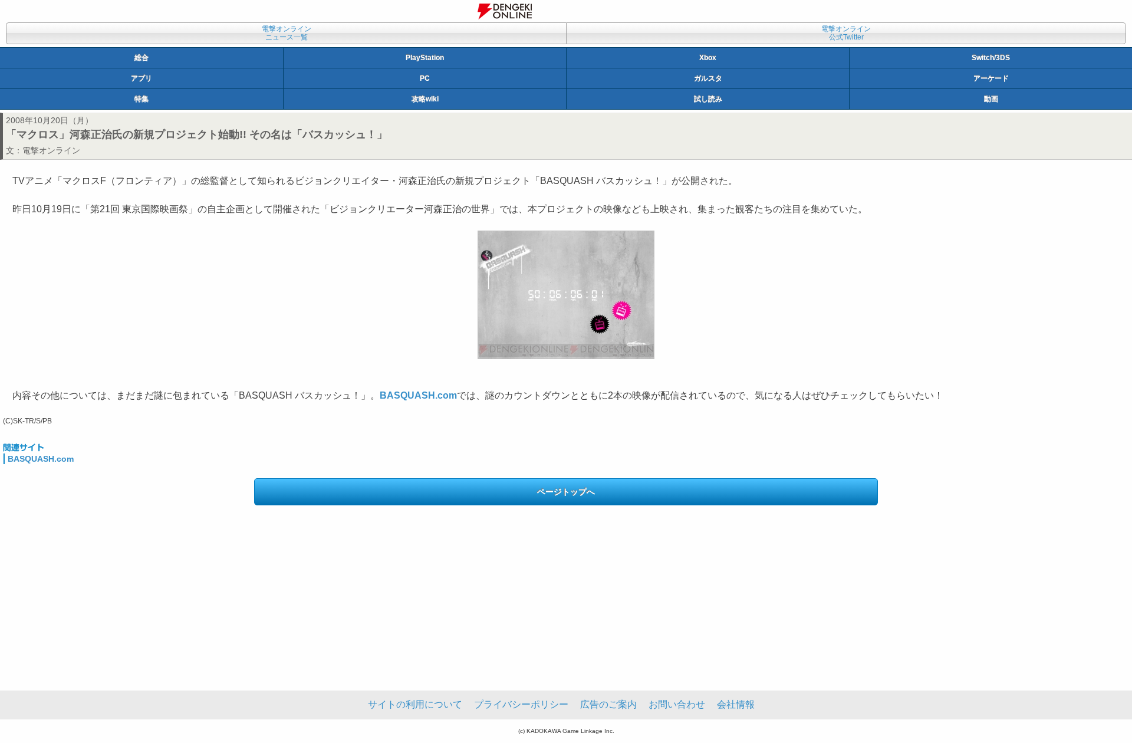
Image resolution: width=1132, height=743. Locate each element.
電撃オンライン (51, 150)
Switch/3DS (991, 58)
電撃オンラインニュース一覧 (286, 33)
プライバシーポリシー (521, 704)
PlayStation (425, 58)
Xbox (707, 58)
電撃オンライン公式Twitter (846, 33)
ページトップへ (566, 492)
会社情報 (736, 704)
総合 (141, 58)
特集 (141, 99)
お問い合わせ (677, 704)
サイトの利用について (415, 704)
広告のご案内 (608, 704)
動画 (991, 99)
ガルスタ (708, 78)
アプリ (141, 78)
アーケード (991, 78)
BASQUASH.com (41, 458)
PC (425, 78)
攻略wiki (425, 99)
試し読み (708, 99)
